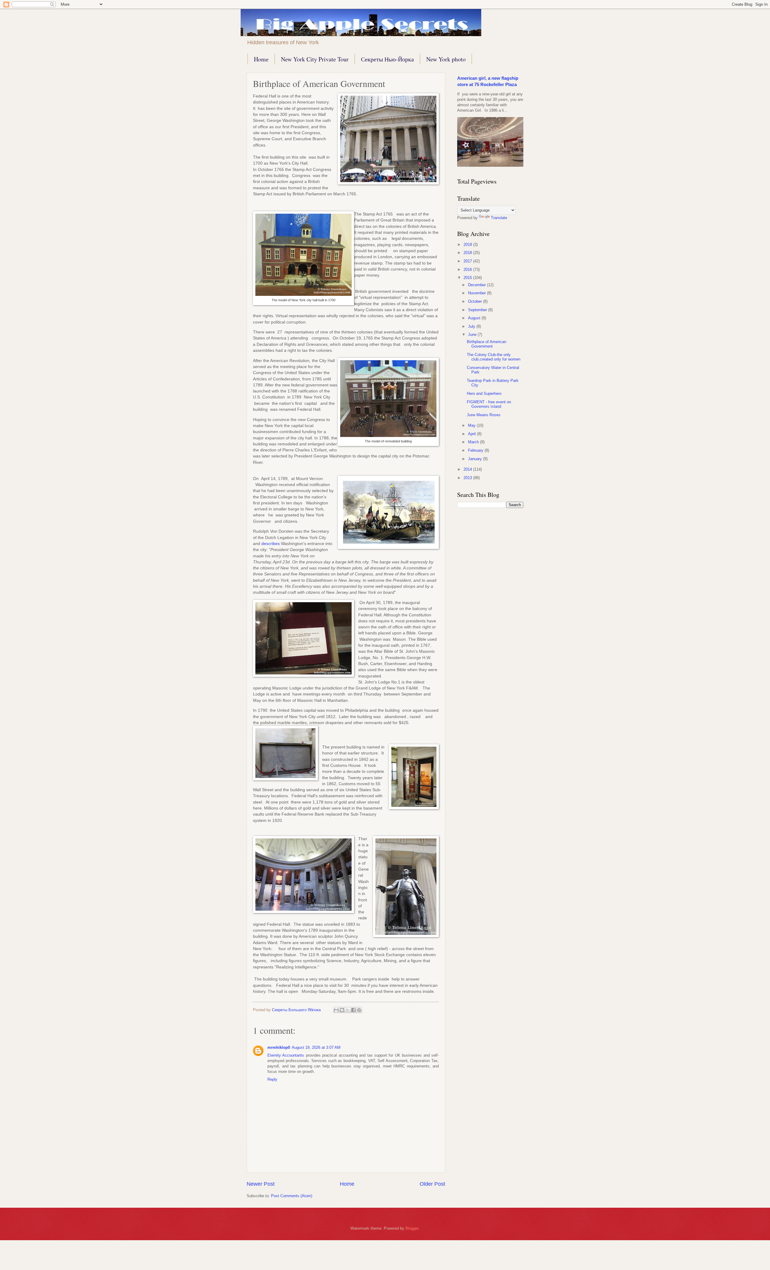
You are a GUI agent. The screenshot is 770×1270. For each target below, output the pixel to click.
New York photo (446, 59)
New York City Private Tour (315, 59)
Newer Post (261, 1184)
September (478, 310)
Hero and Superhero (484, 393)
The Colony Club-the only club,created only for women (493, 356)
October (475, 301)
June (473, 334)
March (474, 442)
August (475, 318)
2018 (468, 252)
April (472, 434)
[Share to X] (348, 1010)
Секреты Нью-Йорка (387, 59)
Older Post (432, 1184)
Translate (499, 217)
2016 (468, 269)
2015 (468, 277)
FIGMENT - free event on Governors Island (489, 404)
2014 (468, 469)
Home (261, 59)
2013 (468, 477)
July (472, 326)
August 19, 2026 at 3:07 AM (316, 1047)
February (476, 450)
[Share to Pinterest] (359, 1010)
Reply (272, 1079)
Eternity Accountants (285, 1055)
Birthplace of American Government (486, 343)
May (472, 425)
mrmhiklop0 (278, 1047)
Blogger (411, 1228)
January (475, 459)
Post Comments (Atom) (291, 1196)
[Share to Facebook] (353, 1010)
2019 (468, 244)
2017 (468, 261)
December (477, 285)
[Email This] (336, 1010)
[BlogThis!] (342, 1010)
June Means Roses (483, 415)
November (477, 293)
